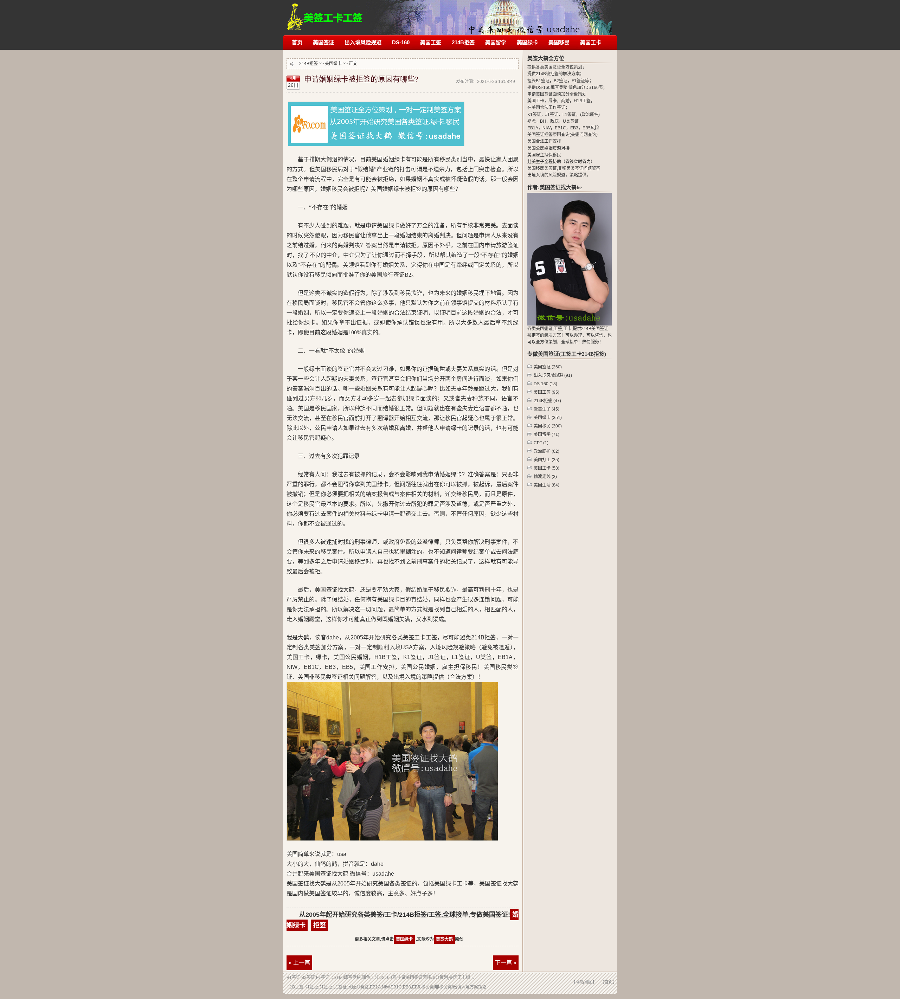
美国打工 (546, 459)
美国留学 (495, 42)
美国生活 (546, 485)
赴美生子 (546, 409)
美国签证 (323, 42)
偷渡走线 (545, 476)
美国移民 (559, 42)
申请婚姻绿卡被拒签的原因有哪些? (361, 79)
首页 (297, 42)
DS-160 (401, 42)
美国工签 (430, 42)
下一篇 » (505, 963)
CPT (541, 442)
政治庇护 (546, 451)
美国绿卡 (527, 42)
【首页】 (608, 982)
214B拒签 (325, 13)
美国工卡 (590, 42)
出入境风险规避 (363, 42)
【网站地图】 (584, 982)
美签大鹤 (444, 939)
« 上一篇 (299, 963)
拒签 (319, 925)
